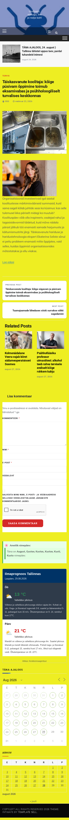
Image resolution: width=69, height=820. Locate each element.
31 (43, 695)
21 (43, 723)
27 (7, 695)
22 (52, 723)
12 (25, 713)
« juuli (33, 801)
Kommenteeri (11, 418)
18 (16, 723)
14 (43, 713)
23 (61, 723)
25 (16, 732)
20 (34, 723)
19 (25, 723)
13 (34, 713)
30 (34, 695)
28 (16, 695)
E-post (7, 463)
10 (7, 713)
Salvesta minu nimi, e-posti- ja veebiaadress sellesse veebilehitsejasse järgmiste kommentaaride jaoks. (29, 498)
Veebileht (8, 476)
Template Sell (27, 812)
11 (16, 713)
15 (52, 713)
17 (7, 723)
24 (7, 732)
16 (61, 713)
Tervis (6, 76)
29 (25, 695)
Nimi (5, 450)
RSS (7, 101)
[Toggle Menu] (64, 38)
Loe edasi (8, 262)
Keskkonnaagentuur (38, 661)
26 (25, 732)
